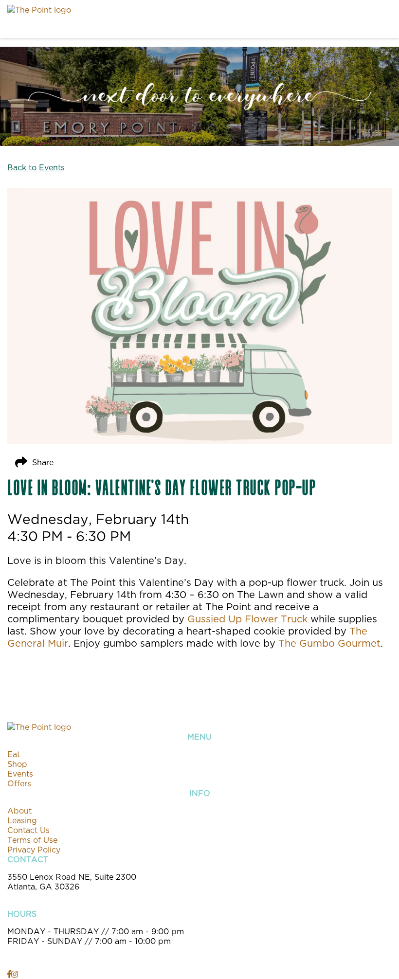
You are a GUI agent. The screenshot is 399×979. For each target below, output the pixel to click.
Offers (19, 783)
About (19, 811)
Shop (17, 764)
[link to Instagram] (14, 974)
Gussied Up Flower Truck (247, 619)
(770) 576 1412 (36, 896)
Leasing (22, 820)
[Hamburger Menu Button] (375, 19)
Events (20, 774)
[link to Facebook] (9, 974)
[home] (175, 19)
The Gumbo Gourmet (329, 643)
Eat (13, 754)
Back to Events (36, 167)
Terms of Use (32, 840)
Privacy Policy (33, 849)
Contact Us (28, 830)
